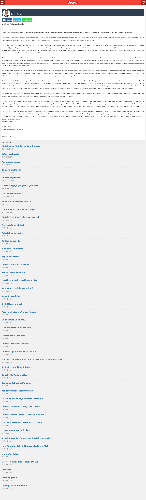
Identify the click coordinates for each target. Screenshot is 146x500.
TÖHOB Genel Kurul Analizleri (16, 329)
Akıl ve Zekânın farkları (13, 273)
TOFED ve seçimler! (11, 194)
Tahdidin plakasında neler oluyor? (19, 210)
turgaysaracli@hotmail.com (14, 129)
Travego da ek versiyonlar (14, 486)
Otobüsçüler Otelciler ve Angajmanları (21, 147)
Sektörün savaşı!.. (10, 242)
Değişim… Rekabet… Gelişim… (16, 384)
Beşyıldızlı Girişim (10, 297)
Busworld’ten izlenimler (13, 250)
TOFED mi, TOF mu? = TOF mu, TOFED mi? (21, 423)
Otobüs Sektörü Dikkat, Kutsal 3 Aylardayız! (23, 415)
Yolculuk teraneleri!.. (12, 234)
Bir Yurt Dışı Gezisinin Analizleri (17, 289)
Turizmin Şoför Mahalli (13, 226)
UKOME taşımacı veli (11, 305)
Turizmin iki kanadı (11, 163)
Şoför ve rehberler (10, 155)
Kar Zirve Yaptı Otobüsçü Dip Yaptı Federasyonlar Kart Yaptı (32, 360)
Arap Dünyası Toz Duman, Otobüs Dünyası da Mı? (26, 439)
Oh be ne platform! (11, 171)
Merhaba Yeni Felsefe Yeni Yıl (16, 202)
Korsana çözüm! (9, 479)
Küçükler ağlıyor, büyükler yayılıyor (19, 187)
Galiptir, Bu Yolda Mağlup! (14, 376)
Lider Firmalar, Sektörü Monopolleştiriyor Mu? (24, 447)
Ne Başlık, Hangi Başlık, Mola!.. (16, 368)
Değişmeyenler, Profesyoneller (17, 392)
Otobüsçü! (6, 471)
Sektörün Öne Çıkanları (13, 337)
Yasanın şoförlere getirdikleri (16, 431)
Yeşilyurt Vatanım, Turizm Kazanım (19, 313)
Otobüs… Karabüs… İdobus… (15, 344)
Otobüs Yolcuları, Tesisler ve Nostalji (20, 218)
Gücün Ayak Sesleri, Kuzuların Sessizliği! (22, 400)
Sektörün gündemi (10, 179)
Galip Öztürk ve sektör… (13, 321)
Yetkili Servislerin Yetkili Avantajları (19, 281)
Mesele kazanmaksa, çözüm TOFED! (19, 463)
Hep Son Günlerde (10, 258)
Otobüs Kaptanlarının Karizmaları (19, 352)
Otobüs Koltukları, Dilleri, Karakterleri (20, 408)
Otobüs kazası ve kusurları (15, 265)
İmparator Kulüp (10, 455)
